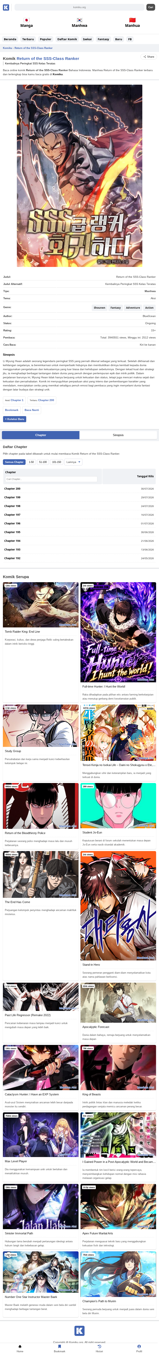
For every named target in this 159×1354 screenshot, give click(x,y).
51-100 (43, 462)
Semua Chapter (14, 462)
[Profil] (139, 1347)
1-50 (31, 462)
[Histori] (99, 1347)
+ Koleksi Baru (14, 419)
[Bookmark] (59, 1347)
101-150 (56, 462)
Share (150, 56)
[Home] (20, 1347)
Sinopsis (118, 435)
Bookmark (11, 410)
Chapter (40, 435)
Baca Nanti (32, 410)
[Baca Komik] (7, 7)
